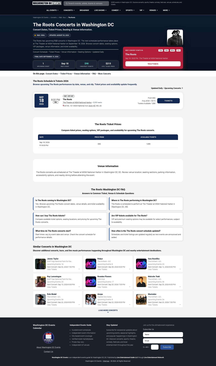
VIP (141, 10)
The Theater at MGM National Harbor (77, 102)
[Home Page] (46, 3)
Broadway (84, 10)
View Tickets (153, 64)
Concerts (68, 10)
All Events (51, 10)
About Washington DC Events (48, 347)
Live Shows (99, 10)
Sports (129, 10)
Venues (152, 10)
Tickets (168, 101)
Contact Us (48, 351)
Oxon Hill (91, 106)
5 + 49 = (146, 347)
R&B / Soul (62, 17)
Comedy (115, 10)
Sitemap (106, 361)
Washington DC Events (40, 17)
